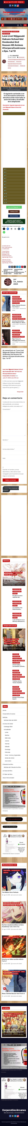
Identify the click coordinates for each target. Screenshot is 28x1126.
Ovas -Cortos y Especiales (12, 755)
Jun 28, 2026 (9, 581)
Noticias (6, 574)
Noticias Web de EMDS (10, 720)
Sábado (14, 301)
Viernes (22, 336)
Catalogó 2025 (15, 937)
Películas (15, 318)
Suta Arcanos (16, 303)
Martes (7, 735)
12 (6, 199)
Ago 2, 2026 (7, 929)
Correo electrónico (9, 449)
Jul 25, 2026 (15, 308)
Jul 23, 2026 (15, 324)
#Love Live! (21, 57)
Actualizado (7, 639)
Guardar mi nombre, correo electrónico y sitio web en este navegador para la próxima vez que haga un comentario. (13, 473)
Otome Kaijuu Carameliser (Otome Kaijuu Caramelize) (18, 666)
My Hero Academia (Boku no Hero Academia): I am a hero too (13, 926)
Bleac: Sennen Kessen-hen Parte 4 (13, 993)
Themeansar (14, 1123)
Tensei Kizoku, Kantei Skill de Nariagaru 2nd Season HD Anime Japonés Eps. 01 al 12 (7, 254)
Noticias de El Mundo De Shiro (12, 767)
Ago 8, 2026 (7, 895)
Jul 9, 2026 (9, 648)
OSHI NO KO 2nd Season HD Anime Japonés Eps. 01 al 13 (7, 261)
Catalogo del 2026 (17, 298)
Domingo (7, 749)
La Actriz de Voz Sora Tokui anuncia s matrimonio (7, 247)
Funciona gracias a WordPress (9, 1122)
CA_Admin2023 (14, 55)
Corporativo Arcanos (14, 12)
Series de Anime (6, 33)
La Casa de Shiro (7, 771)
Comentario (7, 409)
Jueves (16, 641)
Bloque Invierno (7, 937)
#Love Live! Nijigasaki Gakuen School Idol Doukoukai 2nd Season (15, 63)
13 (6, 202)
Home (4, 710)
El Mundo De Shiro (18, 572)
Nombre (5, 440)
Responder (20, 392)
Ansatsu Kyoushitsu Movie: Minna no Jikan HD (18, 322)
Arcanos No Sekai (8, 572)
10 (6, 193)
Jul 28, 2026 (7, 963)
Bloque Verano (16, 296)
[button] (21, 25)
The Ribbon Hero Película (10, 892)
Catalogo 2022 (15, 31)
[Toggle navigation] (18, 25)
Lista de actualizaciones (14, 819)
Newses (22, 1122)
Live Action (8, 761)
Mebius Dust (9, 646)
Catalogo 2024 (8, 726)
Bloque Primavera (6, 31)
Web (4, 458)
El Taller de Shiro (7, 774)
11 (6, 196)
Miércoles (8, 738)
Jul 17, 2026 (15, 342)
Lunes (6, 732)
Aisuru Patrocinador (8, 778)
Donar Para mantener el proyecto (11, 489)
